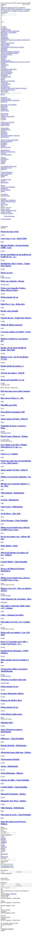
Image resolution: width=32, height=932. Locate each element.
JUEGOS (3, 41)
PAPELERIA (4, 175)
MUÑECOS (11, 7)
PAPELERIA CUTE (6, 168)
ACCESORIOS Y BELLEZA (8, 166)
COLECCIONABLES (7, 172)
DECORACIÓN (5, 195)
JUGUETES (4, 97)
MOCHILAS (4, 188)
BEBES (3, 7)
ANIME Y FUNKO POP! (23, 40)
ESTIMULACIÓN (6, 99)
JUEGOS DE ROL (6, 147)
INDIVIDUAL (5, 159)
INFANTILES (4, 40)
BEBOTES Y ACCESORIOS (8, 104)
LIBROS (3, 146)
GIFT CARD (4, 204)
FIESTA (3, 12)
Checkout (3, 918)
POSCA (3, 185)
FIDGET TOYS (5, 125)
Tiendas (7, 209)
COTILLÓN (4, 194)
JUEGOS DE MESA (17, 9)
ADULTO (3, 160)
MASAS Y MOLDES (6, 141)
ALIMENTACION (6, 179)
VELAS (13, 90)
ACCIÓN (19, 7)
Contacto (8, 212)
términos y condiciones (10, 893)
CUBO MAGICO (14, 47)
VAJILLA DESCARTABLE (8, 201)
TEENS (3, 163)
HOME (14, 11)
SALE (2, 206)
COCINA (27, 62)
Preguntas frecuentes (10, 210)
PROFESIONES (5, 62)
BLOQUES (4, 144)
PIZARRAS (4, 143)
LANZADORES (5, 124)
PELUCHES (4, 106)
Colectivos (3, 4)
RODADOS (4, 134)
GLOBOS (3, 88)
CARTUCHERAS (6, 190)
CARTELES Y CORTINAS (13, 88)
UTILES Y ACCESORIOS (8, 187)
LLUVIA (3, 181)
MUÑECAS (4, 107)
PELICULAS (12, 40)
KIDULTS (6, 11)
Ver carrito (3, 911)
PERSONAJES (5, 110)
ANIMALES (4, 109)
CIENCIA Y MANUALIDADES (9, 140)
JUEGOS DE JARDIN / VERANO (10, 135)
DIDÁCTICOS (5, 9)
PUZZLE (3, 162)
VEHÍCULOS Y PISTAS (7, 122)
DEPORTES (4, 132)
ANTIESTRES (5, 47)
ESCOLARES (23, 11)
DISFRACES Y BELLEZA (17, 62)
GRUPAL (3, 157)
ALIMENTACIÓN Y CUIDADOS (10, 100)
